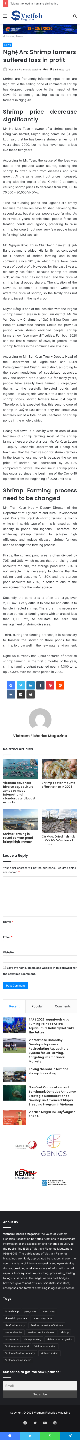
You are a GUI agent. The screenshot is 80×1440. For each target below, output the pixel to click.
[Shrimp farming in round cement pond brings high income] (20, 819)
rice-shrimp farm (42, 1318)
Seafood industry (15, 1325)
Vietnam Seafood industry (20, 1353)
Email (8, 937)
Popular (37, 1006)
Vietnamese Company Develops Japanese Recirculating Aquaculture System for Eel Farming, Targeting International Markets (49, 1051)
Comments (63, 1006)
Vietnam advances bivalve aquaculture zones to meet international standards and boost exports (19, 792)
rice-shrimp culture (16, 1318)
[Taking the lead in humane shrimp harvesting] (14, 1074)
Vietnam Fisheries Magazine (24, 69)
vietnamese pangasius (59, 1339)
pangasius (30, 1311)
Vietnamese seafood (17, 1346)
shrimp (65, 1332)
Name (8, 921)
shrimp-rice (11, 1339)
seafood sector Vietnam (41, 1332)
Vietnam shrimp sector (18, 1360)
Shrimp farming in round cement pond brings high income (18, 838)
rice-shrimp (48, 1311)
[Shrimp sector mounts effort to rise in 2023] (59, 769)
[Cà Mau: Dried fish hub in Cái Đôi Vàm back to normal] (59, 821)
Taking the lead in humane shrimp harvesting (39, 3)
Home (10, 36)
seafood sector (13, 1332)
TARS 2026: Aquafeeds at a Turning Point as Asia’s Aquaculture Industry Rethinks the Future (51, 1025)
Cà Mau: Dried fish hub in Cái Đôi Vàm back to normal (58, 840)
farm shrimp (12, 1311)
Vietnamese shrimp (45, 1346)
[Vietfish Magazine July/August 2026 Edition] (14, 1117)
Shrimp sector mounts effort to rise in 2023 (58, 785)
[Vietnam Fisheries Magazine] (26, 15)
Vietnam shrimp (49, 1353)
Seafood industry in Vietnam (47, 1325)
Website (8, 952)
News (20, 36)
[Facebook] (11, 685)
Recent (14, 1006)
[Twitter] (21, 685)
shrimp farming (32, 1339)
